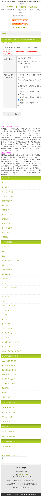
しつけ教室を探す (7, 196)
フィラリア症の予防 (8, 383)
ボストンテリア (7, 346)
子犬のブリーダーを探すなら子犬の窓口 (21, 7)
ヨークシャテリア (7, 269)
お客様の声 (5, 232)
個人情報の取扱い (30, 484)
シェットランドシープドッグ (11, 351)
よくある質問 (10, 484)
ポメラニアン (6, 274)
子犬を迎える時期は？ (9, 361)
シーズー (5, 278)
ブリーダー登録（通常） (9, 412)
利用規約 (5, 237)
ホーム (4, 183)
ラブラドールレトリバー (10, 306)
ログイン (4, 451)
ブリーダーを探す (7, 192)
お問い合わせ (6, 223)
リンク (19, 484)
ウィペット (5, 337)
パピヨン (5, 301)
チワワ (4, 251)
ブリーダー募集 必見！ (9, 407)
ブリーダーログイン (8, 421)
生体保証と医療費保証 (9, 370)
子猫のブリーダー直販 (8, 436)
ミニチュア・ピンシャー (10, 333)
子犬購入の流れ (7, 214)
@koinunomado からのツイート (11, 455)
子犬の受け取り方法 (8, 365)
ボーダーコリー (7, 324)
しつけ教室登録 (6, 447)
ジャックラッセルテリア (10, 328)
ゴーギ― (5, 283)
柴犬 (3, 256)
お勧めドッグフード (8, 397)
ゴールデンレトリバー (9, 310)
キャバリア (5, 319)
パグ (3, 292)
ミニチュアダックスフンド (10, 260)
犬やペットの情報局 (8, 432)
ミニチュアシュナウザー (10, 288)
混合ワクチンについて (9, 374)
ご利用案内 (5, 219)
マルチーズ (5, 297)
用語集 (4, 392)
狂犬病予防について (8, 379)
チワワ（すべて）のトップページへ (12, 43)
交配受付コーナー (7, 210)
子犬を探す (5, 187)
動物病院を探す (7, 201)
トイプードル (6, 247)
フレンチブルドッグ (8, 265)
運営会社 (15, 487)
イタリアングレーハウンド (10, 342)
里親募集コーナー (7, 205)
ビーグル (5, 315)
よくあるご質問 (7, 228)
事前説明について (7, 388)
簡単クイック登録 (7, 417)
